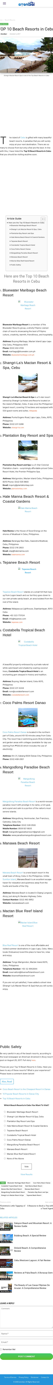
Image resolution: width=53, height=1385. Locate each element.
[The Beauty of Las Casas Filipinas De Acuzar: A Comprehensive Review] (6, 1288)
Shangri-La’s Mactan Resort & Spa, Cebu (26, 229)
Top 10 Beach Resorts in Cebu (16, 1098)
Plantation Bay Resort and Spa (22, 233)
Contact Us (45, 1377)
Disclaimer (35, 1377)
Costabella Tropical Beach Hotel (23, 245)
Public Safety (16, 265)
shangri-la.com (18, 427)
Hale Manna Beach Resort (33, 1186)
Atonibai (4, 34)
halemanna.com (18, 554)
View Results (26, 1174)
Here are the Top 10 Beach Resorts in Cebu (26, 223)
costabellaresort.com (20, 695)
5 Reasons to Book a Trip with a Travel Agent (40, 1207)
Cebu (22, 137)
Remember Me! (9, 1349)
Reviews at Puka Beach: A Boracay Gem (33, 1272)
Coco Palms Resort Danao (20, 249)
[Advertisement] (26, 12)
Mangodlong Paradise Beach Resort (24, 253)
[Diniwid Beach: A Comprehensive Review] (6, 1250)
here (33, 1060)
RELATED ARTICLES (8, 1217)
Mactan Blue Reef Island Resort (22, 261)
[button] (4, 3)
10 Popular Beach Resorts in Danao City (21, 1094)
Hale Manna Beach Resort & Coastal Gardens (28, 237)
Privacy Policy (23, 1377)
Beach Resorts (10, 20)
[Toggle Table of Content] (42, 219)
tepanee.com (17, 622)
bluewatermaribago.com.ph (23, 355)
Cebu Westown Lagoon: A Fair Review (32, 1260)
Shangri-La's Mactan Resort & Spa (12, 1195)
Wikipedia (33, 411)
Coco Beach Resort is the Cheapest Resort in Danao (26, 1089)
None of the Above (15, 1158)
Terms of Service (10, 1377)
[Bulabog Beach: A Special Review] (6, 1238)
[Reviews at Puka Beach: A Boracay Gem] (6, 1275)
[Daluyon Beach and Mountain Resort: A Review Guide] (6, 1226)
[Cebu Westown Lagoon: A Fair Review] (6, 1263)
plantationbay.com (19, 489)
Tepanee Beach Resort (19, 241)
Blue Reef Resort (10, 945)
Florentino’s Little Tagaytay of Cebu (12, 1207)
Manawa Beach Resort (19, 257)
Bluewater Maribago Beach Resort (24, 225)
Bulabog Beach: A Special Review (30, 1235)
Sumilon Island (9, 879)
